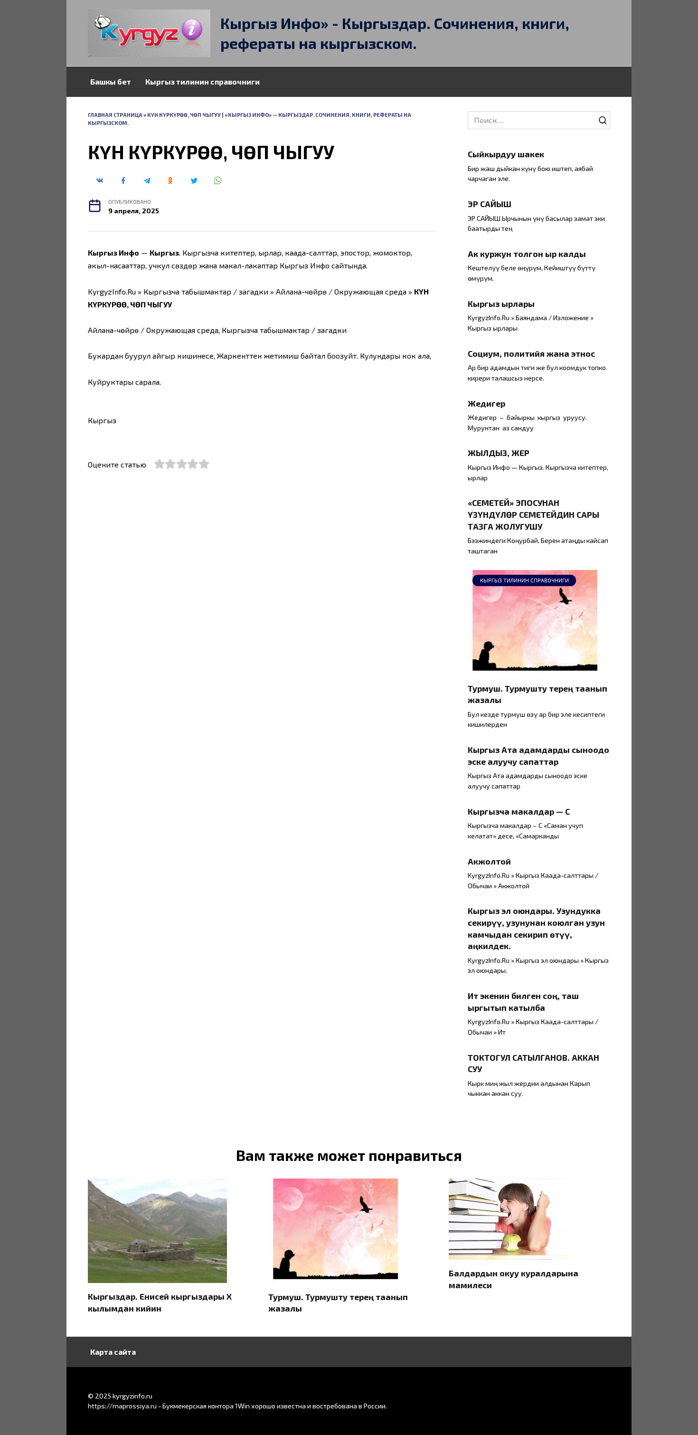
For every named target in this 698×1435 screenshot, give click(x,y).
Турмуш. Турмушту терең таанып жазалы (537, 694)
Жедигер (486, 403)
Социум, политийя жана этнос (531, 353)
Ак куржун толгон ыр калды (527, 253)
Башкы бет (110, 81)
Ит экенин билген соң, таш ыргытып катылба (523, 1001)
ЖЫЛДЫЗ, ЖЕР (498, 452)
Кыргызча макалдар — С (519, 811)
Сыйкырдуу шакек (506, 154)
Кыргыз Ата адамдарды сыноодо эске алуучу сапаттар (538, 755)
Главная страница (115, 115)
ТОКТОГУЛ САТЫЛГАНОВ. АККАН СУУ (533, 1063)
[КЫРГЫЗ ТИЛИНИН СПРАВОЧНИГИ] (532, 668)
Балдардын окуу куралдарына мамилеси (513, 1279)
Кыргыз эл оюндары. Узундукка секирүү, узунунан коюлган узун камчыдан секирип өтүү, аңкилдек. (536, 928)
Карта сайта (113, 1351)
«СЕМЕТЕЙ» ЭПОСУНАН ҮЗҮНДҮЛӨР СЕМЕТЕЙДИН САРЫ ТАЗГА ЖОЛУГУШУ (533, 514)
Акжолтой (489, 860)
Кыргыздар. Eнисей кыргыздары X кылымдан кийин (160, 1302)
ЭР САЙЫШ (489, 204)
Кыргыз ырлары (501, 303)
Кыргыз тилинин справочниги (202, 81)
